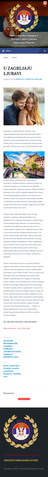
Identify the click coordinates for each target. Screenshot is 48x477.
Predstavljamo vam (34, 79)
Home (5, 58)
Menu (8, 50)
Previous (7, 338)
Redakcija (20, 79)
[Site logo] (24, 31)
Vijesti (14, 58)
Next (5, 363)
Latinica (45, 3)
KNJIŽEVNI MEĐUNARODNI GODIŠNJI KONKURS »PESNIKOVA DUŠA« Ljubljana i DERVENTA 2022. (12, 348)
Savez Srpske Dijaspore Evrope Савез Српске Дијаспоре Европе (24, 39)
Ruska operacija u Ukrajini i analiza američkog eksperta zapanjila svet (12, 371)
